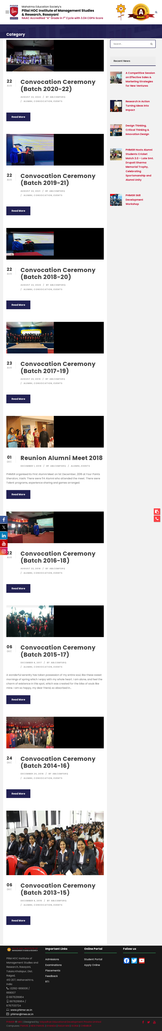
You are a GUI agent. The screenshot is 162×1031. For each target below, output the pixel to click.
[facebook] (143, 1022)
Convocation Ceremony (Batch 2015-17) (58, 651)
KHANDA (51, 1025)
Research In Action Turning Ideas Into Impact (138, 106)
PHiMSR (10, 1021)
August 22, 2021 (30, 191)
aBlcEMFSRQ (57, 96)
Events (57, 101)
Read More (18, 117)
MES (20, 1021)
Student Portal (93, 959)
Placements (52, 970)
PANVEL (24, 1025)
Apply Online (92, 965)
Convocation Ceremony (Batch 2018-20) (58, 273)
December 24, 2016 (32, 773)
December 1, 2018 (31, 465)
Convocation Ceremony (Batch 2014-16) (58, 762)
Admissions (52, 959)
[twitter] (148, 1022)
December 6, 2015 (31, 900)
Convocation (43, 101)
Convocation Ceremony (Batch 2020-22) (58, 85)
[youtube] (154, 1022)
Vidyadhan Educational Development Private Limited (70, 1021)
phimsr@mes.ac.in (22, 1014)
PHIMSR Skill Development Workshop (134, 199)
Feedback (51, 976)
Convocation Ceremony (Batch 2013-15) (58, 889)
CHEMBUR (86, 1025)
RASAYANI (63, 1025)
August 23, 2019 (31, 378)
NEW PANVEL (38, 1025)
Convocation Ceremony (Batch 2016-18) (58, 557)
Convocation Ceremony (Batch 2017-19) (58, 367)
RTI (47, 981)
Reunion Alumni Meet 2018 (62, 458)
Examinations (53, 965)
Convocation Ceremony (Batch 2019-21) (58, 179)
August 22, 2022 (31, 96)
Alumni (28, 101)
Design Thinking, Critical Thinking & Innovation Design (137, 130)
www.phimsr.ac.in (21, 1010)
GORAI (74, 1025)
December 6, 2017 (31, 662)
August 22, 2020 (31, 284)
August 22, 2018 (31, 568)
